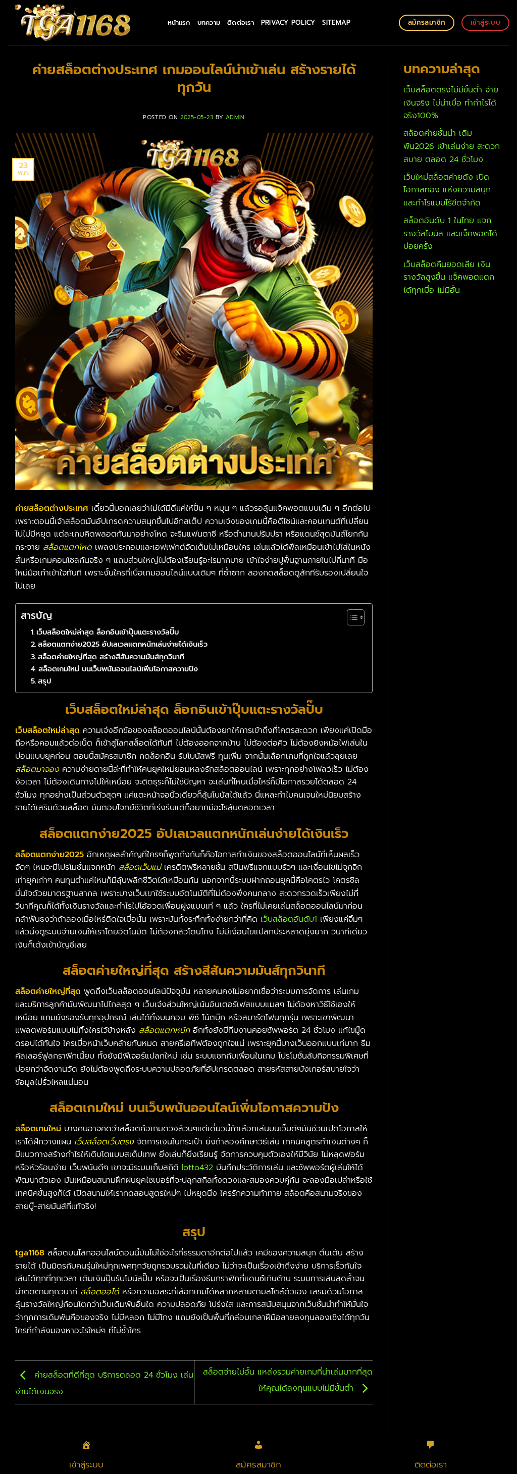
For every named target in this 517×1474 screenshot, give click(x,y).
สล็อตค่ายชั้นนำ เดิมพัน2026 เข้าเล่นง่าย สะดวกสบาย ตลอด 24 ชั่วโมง (451, 146)
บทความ (209, 22)
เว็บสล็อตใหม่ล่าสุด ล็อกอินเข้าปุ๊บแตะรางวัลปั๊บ (107, 632)
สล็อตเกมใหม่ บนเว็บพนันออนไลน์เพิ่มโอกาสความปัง (118, 668)
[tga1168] (80, 22)
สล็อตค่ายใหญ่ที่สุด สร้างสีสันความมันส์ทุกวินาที (111, 656)
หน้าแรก (179, 22)
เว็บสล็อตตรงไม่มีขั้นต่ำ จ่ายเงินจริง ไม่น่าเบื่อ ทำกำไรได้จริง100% (450, 103)
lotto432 (197, 1168)
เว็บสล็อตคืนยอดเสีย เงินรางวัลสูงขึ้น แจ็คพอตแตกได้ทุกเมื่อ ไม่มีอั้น (448, 277)
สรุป (44, 681)
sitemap (336, 22)
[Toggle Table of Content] (350, 617)
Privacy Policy (288, 22)
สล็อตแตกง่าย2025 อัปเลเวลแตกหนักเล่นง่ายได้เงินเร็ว (123, 644)
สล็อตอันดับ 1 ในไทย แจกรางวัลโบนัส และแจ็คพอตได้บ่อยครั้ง (450, 233)
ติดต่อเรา (240, 22)
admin (235, 117)
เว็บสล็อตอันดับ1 (289, 919)
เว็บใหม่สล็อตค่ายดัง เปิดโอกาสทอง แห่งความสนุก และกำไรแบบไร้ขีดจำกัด (447, 190)
